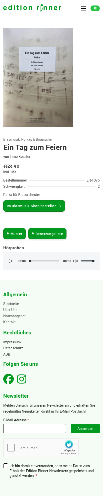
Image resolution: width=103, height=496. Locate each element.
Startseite (11, 303)
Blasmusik (11, 139)
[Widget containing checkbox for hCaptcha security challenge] (41, 447)
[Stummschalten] (75, 261)
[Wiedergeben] (11, 261)
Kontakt (9, 321)
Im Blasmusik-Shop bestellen (32, 206)
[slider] (88, 261)
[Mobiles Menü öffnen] (83, 8)
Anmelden (85, 428)
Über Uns (10, 309)
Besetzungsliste (49, 234)
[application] (51, 261)
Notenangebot (14, 315)
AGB (6, 354)
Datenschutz (13, 348)
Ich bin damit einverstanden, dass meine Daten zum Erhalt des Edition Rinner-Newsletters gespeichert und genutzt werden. (52, 470)
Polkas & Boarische (36, 139)
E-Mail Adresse (16, 420)
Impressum (12, 342)
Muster (16, 234)
